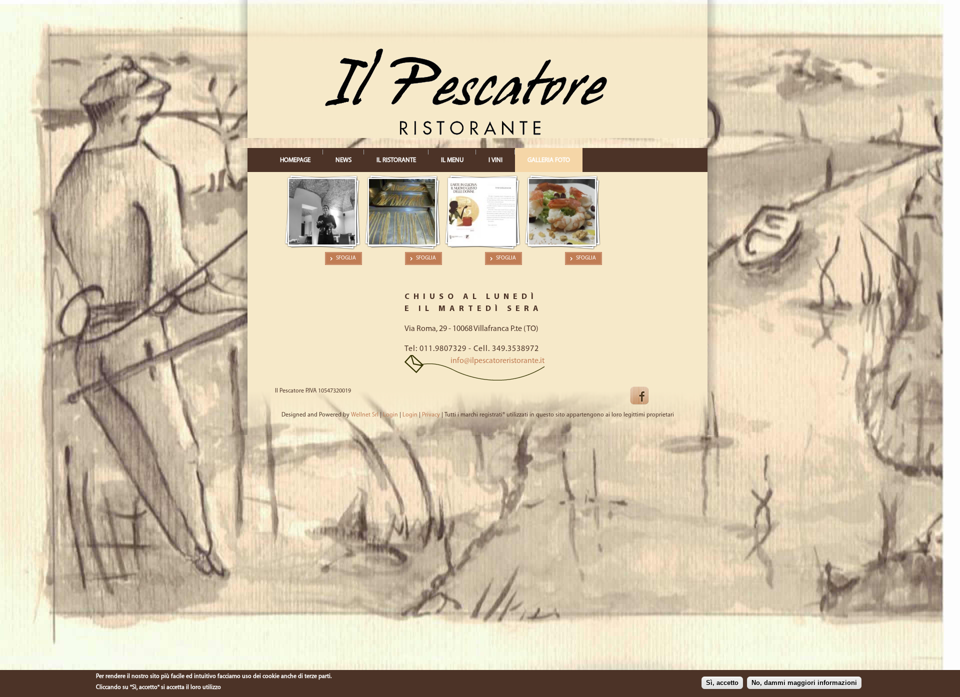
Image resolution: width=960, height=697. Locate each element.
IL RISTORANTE (396, 160)
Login (390, 415)
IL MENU (452, 160)
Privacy (431, 415)
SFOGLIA (346, 258)
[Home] (432, 133)
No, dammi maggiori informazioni (804, 683)
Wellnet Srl (364, 415)
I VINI (495, 160)
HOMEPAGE (295, 160)
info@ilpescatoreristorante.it (497, 361)
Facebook (647, 396)
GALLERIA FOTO (549, 160)
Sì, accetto (722, 683)
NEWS (344, 160)
